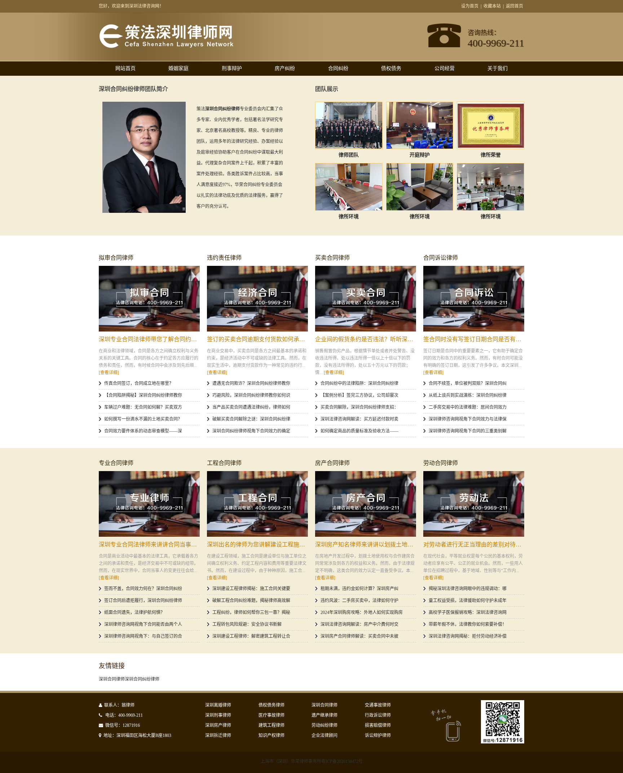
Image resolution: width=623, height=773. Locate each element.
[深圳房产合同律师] (365, 504)
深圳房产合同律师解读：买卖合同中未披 (359, 636)
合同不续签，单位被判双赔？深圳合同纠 (468, 383)
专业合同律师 (116, 463)
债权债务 (391, 68)
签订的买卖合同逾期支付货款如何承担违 (259, 339)
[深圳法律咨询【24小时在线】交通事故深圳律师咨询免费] (166, 46)
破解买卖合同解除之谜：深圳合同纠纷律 (251, 419)
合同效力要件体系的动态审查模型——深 (143, 431)
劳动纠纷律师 (324, 725)
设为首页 (469, 6)
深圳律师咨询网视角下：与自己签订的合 (143, 636)
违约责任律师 (224, 258)
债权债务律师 (271, 705)
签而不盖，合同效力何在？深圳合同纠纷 (143, 588)
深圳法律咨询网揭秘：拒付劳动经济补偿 (468, 636)
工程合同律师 (224, 463)
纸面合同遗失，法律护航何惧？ (134, 612)
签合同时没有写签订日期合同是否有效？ (475, 339)
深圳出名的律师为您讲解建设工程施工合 (259, 544)
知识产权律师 (271, 735)
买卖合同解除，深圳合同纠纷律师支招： (359, 407)
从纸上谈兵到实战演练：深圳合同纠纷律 (468, 395)
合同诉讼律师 (440, 258)
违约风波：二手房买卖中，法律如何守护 (359, 600)
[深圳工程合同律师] (257, 504)
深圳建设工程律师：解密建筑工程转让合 (251, 636)
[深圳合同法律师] (149, 298)
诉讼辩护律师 (378, 735)
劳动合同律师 (440, 463)
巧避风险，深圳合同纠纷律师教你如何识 (251, 395)
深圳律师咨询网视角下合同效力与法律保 (468, 419)
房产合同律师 (332, 463)
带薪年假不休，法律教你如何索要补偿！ (468, 624)
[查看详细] (109, 372)
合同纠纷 (338, 68)
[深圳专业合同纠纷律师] (149, 504)
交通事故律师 (378, 705)
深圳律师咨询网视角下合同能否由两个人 (143, 624)
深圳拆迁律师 (218, 735)
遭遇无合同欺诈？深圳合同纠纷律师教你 (251, 383)
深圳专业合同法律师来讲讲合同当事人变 (151, 544)
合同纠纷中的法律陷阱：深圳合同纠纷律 (359, 383)
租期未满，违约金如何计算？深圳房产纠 (359, 588)
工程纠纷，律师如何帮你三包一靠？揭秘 (251, 612)
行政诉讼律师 (378, 715)
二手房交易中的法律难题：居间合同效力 (468, 407)
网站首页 (125, 68)
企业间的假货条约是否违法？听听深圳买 (367, 339)
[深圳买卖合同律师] (365, 298)
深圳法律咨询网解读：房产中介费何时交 (359, 624)
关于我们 (497, 68)
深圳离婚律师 (218, 705)
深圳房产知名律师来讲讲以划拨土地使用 (367, 544)
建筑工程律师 (271, 725)
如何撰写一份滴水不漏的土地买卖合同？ (143, 419)
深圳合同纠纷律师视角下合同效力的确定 (251, 431)
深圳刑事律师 (218, 715)
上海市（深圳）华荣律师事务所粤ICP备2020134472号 (312, 761)
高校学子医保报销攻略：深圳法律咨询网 (468, 612)
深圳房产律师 (218, 725)
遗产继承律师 (324, 715)
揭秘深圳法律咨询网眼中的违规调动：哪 (468, 588)
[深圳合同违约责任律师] (257, 298)
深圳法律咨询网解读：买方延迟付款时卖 (359, 419)
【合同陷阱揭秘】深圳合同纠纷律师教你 (143, 395)
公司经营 (444, 68)
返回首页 (514, 6)
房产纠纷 (285, 68)
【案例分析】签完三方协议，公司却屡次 (359, 395)
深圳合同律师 (112, 679)
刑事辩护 (232, 68)
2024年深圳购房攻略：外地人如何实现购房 (362, 612)
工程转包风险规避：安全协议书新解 (247, 624)
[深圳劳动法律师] (473, 504)
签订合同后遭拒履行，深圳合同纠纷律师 (143, 600)
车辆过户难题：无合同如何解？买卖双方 (143, 407)
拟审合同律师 (116, 258)
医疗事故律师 (271, 715)
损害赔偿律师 (378, 725)
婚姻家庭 (178, 68)
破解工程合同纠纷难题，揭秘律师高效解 (251, 600)
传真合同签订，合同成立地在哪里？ (138, 383)
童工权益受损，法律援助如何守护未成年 (468, 600)
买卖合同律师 (332, 258)
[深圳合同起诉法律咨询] (473, 298)
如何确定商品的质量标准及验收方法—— (359, 431)
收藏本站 (492, 6)
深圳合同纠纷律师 (142, 679)
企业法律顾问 (324, 735)
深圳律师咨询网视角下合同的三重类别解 (468, 431)
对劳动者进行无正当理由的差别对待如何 (475, 544)
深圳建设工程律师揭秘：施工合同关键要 (251, 588)
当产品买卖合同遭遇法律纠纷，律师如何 (251, 407)
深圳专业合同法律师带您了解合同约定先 (151, 339)
